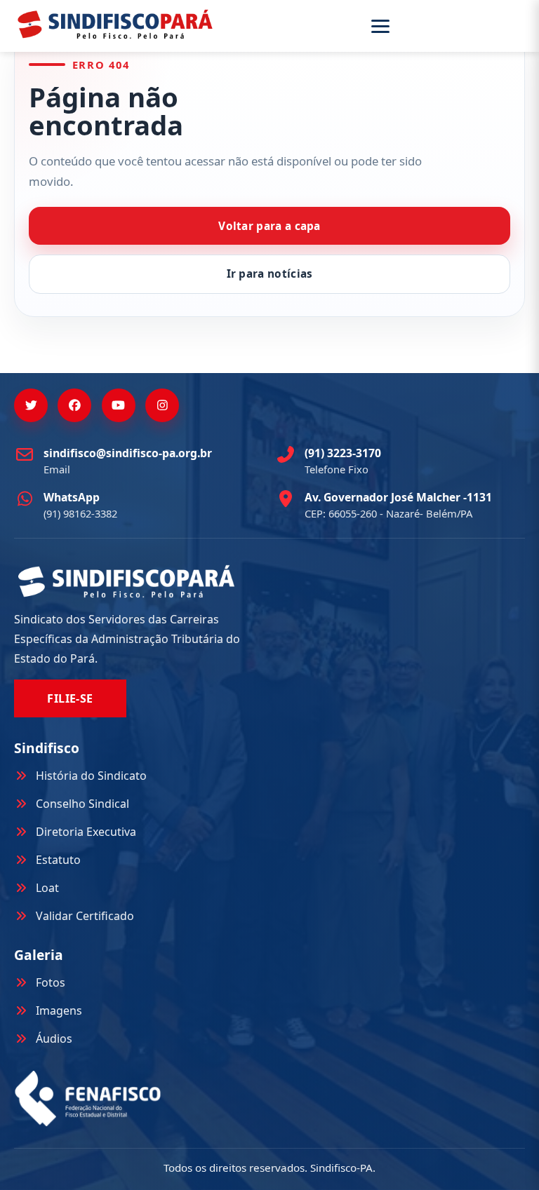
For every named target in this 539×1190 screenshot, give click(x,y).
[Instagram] (162, 405)
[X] (31, 405)
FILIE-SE (70, 698)
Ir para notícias (270, 273)
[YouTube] (118, 405)
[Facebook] (74, 405)
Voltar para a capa (269, 226)
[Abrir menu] (446, 26)
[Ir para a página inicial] (115, 23)
